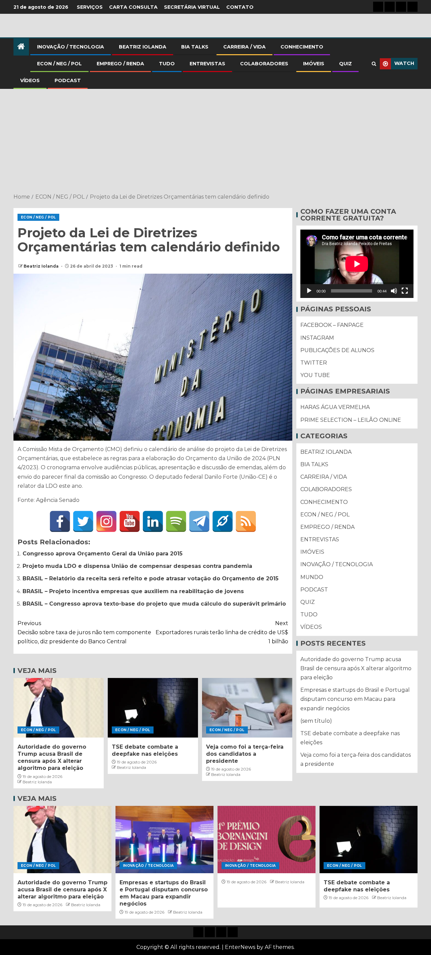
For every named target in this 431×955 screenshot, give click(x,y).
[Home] (21, 47)
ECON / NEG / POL (59, 64)
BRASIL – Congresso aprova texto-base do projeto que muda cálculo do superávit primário (154, 604)
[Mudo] (394, 291)
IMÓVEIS (313, 64)
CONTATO (240, 7)
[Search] (374, 63)
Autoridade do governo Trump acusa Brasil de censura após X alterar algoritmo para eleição (355, 668)
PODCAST (68, 80)
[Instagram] (106, 521)
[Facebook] (60, 521)
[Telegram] (199, 521)
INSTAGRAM (317, 338)
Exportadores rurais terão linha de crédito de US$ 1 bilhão (222, 632)
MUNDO (311, 577)
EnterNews (240, 947)
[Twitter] (83, 521)
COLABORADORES (264, 64)
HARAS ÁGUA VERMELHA (335, 407)
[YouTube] (129, 521)
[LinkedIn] (153, 521)
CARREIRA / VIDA (244, 47)
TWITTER (313, 363)
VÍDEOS (30, 80)
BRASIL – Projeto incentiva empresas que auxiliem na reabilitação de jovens (133, 591)
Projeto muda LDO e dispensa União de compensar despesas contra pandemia (137, 566)
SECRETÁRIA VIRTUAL (192, 7)
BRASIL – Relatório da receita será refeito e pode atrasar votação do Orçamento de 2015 (150, 578)
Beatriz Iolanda (42, 266)
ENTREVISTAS (207, 64)
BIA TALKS (194, 47)
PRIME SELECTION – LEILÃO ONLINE (350, 420)
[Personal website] (222, 521)
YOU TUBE (315, 375)
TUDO (167, 64)
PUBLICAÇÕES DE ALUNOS (337, 350)
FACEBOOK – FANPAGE (332, 325)
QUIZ (345, 64)
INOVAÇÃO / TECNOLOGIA (70, 47)
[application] (356, 264)
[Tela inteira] (404, 291)
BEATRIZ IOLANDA (142, 47)
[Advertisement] (215, 142)
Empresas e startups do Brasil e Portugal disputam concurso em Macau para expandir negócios (355, 699)
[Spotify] (176, 521)
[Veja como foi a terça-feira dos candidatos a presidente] (247, 708)
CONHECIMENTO (301, 47)
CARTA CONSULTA (133, 7)
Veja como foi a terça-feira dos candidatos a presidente (245, 754)
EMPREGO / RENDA (120, 64)
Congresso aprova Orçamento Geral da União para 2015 (103, 553)
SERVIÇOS (90, 7)
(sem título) (316, 721)
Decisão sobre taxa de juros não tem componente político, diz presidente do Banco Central (84, 632)
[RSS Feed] (246, 521)
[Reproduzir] (309, 291)
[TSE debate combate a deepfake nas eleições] (153, 708)
